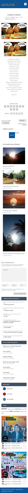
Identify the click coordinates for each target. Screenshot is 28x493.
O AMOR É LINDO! (8, 310)
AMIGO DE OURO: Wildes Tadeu (11, 362)
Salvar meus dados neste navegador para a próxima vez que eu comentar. (12, 289)
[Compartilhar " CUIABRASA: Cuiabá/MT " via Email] (14, 109)
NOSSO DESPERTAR (8, 166)
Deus (13, 409)
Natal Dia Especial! (9, 304)
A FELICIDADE (7, 327)
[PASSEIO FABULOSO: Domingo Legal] (14, 232)
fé (25, 409)
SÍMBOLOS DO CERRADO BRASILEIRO (12, 346)
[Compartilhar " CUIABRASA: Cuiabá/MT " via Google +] (11, 106)
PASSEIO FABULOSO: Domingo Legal (14, 253)
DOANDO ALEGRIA (7, 356)
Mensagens (11, 347)
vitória (2, 413)
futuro (23, 409)
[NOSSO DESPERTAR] (14, 156)
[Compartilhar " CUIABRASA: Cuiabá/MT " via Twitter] (8, 106)
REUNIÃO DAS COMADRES (10, 210)
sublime (22, 411)
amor (4, 408)
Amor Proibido (6, 351)
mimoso (3, 411)
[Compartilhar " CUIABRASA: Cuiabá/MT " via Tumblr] (14, 106)
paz (11, 411)
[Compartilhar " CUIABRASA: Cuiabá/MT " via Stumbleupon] (11, 109)
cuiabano (9, 409)
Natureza (7, 411)
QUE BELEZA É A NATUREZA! (11, 186)
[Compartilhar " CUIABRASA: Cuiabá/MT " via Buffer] (23, 106)
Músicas (11, 353)
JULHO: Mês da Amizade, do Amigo (13, 332)
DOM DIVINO (6, 372)
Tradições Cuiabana (9, 19)
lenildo (13, 17)
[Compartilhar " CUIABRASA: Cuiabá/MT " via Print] (17, 109)
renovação (16, 411)
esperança (18, 409)
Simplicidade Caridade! (9, 377)
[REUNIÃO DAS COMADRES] (14, 199)
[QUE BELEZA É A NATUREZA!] (14, 177)
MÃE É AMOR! (7, 337)
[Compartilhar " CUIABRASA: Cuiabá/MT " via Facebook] (5, 106)
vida (25, 411)
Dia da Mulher (6, 367)
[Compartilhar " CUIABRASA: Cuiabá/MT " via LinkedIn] (20, 106)
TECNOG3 (10, 491)
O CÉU (5, 316)
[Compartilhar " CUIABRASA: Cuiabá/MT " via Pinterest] (17, 106)
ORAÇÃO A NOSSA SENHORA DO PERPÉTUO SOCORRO (11, 322)
